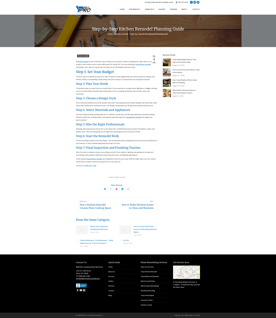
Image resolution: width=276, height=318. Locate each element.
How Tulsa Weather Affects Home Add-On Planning (184, 81)
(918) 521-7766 (90, 165)
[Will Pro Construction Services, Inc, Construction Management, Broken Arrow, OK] (81, 285)
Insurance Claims (147, 300)
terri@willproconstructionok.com (88, 278)
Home (110, 267)
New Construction (147, 267)
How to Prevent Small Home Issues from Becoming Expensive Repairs (145, 229)
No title (126, 240)
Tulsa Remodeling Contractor (185, 282)
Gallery (111, 281)
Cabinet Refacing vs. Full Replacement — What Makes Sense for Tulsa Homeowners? (96, 241)
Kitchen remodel (83, 56)
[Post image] (82, 230)
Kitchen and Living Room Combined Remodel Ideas (99, 227)
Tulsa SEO (197, 315)
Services (111, 276)
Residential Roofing (148, 291)
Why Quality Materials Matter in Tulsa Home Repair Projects (184, 91)
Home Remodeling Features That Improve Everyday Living (184, 60)
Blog (110, 295)
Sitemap (177, 315)
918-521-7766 (183, 2)
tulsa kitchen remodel (143, 64)
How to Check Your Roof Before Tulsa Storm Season (186, 71)
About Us (111, 272)
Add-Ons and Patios (148, 281)
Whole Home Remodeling (150, 286)
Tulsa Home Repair (147, 295)
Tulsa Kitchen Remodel (149, 272)
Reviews (111, 286)
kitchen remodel (83, 61)
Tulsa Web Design (186, 315)
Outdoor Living (146, 305)
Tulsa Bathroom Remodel (150, 276)
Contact (111, 291)
